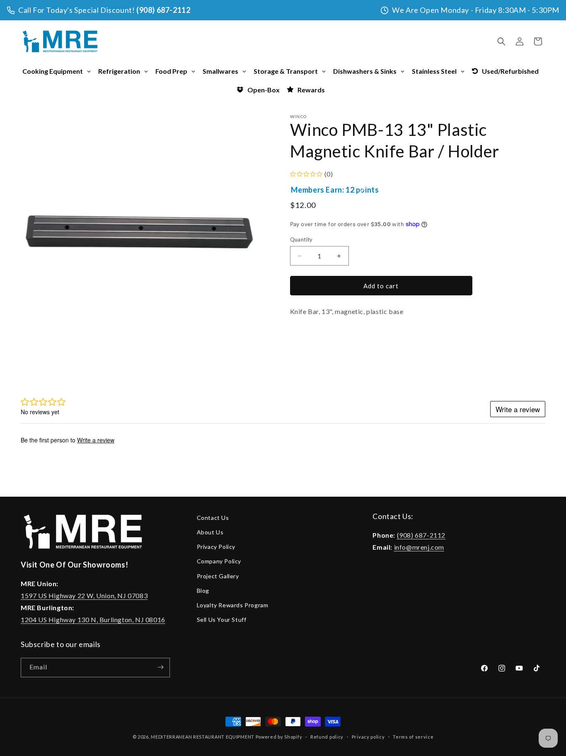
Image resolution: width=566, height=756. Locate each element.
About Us (210, 532)
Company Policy (219, 561)
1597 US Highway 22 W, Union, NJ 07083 (84, 595)
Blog (203, 590)
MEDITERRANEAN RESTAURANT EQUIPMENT (202, 736)
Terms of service (413, 736)
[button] (501, 41)
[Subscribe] (160, 667)
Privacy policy (368, 736)
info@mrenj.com (419, 547)
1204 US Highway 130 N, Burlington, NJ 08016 (93, 619)
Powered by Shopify (279, 736)
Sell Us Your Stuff (222, 619)
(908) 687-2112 (163, 9)
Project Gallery (218, 576)
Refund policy (326, 736)
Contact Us (213, 517)
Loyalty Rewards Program (232, 605)
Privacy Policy (216, 547)
